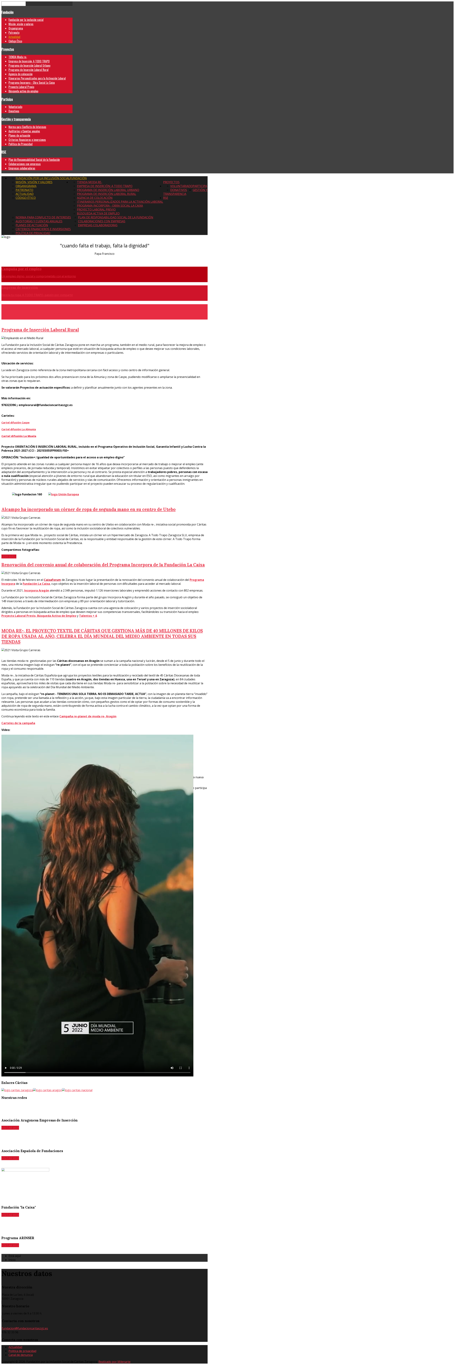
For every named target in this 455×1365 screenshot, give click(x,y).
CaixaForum (52, 580)
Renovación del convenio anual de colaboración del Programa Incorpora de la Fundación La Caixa (103, 565)
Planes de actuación (19, 135)
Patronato (14, 32)
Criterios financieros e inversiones (27, 140)
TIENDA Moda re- (18, 57)
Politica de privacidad (22, 1351)
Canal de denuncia (21, 1355)
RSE (3, 151)
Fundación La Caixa (36, 584)
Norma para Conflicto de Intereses (27, 127)
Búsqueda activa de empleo (23, 91)
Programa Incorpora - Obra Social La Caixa (32, 82)
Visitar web (10, 1128)
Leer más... (8, 556)
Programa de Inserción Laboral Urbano (29, 65)
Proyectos (7, 49)
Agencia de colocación (21, 74)
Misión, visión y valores (21, 24)
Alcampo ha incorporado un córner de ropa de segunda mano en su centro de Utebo (88, 509)
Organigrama (16, 28)
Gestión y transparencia (16, 119)
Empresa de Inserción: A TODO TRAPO (29, 61)
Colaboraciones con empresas (25, 164)
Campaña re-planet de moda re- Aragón (87, 716)
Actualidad (14, 37)
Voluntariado (15, 107)
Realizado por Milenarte (114, 1362)
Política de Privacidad (21, 144)
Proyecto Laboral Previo (21, 87)
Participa (7, 99)
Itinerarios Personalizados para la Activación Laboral (37, 78)
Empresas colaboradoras (22, 168)
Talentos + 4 (88, 616)
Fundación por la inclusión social (26, 20)
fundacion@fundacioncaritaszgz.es (25, 1328)
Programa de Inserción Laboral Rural (29, 70)
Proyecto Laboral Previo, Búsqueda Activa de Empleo (38, 616)
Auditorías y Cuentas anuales (24, 131)
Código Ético (15, 41)
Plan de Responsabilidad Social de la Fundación (34, 160)
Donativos (14, 111)
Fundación (7, 12)
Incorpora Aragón (36, 590)
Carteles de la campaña (18, 723)
